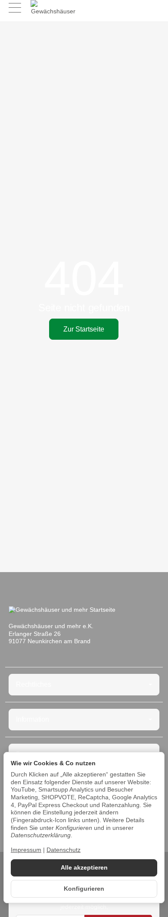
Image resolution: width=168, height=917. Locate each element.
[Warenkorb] (153, 9)
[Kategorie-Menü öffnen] (15, 8)
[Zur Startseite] (53, 8)
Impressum (26, 850)
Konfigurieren (84, 889)
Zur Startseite (83, 329)
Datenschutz (64, 850)
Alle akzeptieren (84, 867)
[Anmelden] (137, 9)
